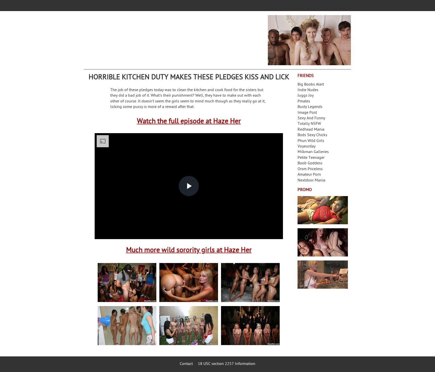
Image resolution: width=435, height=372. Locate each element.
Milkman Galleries (313, 152)
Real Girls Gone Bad (323, 242)
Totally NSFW (309, 124)
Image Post (307, 113)
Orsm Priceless (310, 169)
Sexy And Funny (311, 118)
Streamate (323, 210)
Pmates (304, 101)
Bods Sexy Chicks (312, 135)
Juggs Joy (306, 95)
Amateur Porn (309, 174)
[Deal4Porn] (309, 40)
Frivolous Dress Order (323, 275)
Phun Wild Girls (311, 141)
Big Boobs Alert (311, 84)
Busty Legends (310, 107)
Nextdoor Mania (311, 180)
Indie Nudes (308, 90)
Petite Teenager (311, 158)
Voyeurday (306, 146)
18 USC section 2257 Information (226, 364)
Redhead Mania (311, 129)
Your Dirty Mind (163, 37)
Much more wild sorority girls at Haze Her (189, 250)
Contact (186, 364)
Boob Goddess (310, 163)
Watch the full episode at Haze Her (189, 121)
